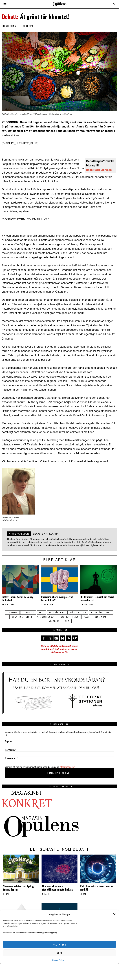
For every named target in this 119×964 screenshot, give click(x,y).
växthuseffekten (69, 617)
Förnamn (10, 749)
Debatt (5, 25)
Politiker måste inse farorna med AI (96, 888)
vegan (87, 617)
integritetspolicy (67, 766)
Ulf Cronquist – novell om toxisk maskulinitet (97, 598)
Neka (59, 953)
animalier (12, 612)
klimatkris (28, 612)
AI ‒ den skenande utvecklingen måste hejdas (57, 888)
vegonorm (54, 621)
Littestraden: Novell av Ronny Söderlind (17, 598)
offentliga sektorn (22, 617)
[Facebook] (44, 638)
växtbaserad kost (46, 617)
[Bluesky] (62, 638)
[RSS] (68, 638)
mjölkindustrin (78, 612)
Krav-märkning (56, 612)
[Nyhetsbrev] (75, 638)
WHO (67, 621)
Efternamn (11, 758)
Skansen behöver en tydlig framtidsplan (18, 888)
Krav (41, 612)
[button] (114, 914)
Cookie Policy (58, 960)
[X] (50, 638)
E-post (9, 741)
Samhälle (15, 25)
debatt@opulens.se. (99, 170)
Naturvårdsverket (101, 612)
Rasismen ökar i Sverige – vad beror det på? (57, 598)
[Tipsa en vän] (56, 638)
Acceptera (59, 944)
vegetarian (100, 617)
